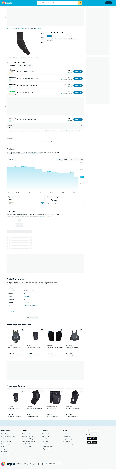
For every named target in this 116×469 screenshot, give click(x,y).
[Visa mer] (8, 71)
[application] (45, 178)
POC (25, 293)
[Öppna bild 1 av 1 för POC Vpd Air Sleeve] (23, 43)
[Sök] (80, 3)
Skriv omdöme (56, 36)
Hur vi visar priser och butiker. (73, 130)
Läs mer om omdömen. (46, 216)
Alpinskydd (38, 28)
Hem (8, 28)
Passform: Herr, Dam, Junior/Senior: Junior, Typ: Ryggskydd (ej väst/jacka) (63, 39)
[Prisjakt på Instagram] (42, 464)
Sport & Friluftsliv (15, 28)
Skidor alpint (31, 28)
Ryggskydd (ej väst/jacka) (30, 305)
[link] (16, 342)
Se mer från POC (11, 312)
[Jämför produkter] (42, 42)
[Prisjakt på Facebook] (39, 464)
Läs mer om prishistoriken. (34, 153)
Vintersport (23, 28)
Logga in (108, 2)
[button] (42, 33)
